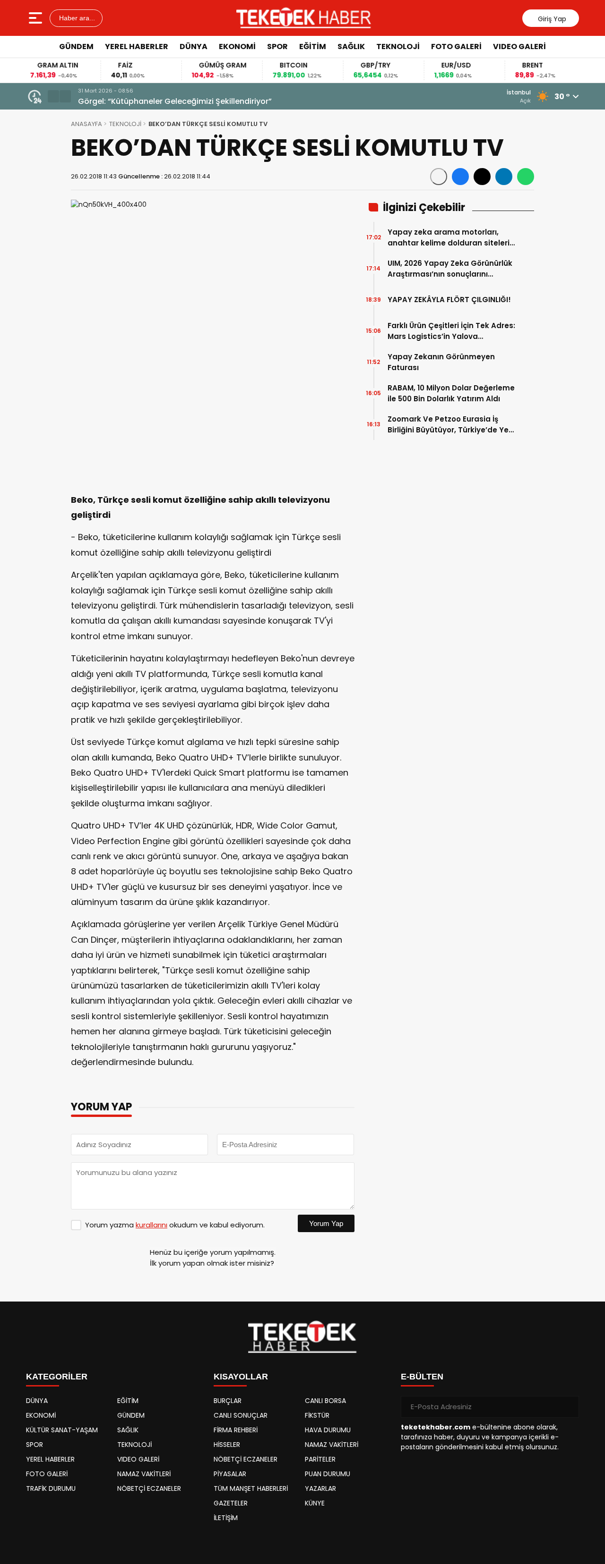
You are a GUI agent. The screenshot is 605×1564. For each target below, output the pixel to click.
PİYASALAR (230, 1474)
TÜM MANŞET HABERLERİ (251, 1488)
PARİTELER (320, 1459)
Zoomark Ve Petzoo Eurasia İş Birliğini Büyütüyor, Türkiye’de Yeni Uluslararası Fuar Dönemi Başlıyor (451, 424)
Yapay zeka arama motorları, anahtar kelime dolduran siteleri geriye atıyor (449, 237)
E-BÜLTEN (422, 1376)
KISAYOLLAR (241, 1376)
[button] (53, 96)
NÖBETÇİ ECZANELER (149, 1488)
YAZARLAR (320, 1488)
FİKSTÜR (317, 1415)
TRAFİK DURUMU (51, 1488)
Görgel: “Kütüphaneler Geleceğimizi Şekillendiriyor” (175, 101)
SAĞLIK (351, 46)
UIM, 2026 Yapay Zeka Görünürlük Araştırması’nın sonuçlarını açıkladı (450, 268)
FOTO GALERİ (456, 46)
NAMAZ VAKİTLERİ (144, 1474)
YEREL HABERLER (136, 46)
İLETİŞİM (226, 1517)
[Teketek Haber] (303, 18)
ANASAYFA (86, 123)
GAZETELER (231, 1503)
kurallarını (151, 1225)
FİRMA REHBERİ (236, 1430)
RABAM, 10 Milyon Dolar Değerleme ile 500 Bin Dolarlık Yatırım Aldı (451, 393)
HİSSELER (227, 1444)
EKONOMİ (237, 46)
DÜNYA (193, 46)
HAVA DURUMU (328, 1430)
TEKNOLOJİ (398, 46)
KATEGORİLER (56, 1376)
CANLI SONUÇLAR (241, 1415)
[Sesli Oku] (438, 176)
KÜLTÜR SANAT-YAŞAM (62, 1430)
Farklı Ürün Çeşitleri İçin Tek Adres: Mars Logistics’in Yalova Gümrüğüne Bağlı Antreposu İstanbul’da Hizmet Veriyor (451, 331)
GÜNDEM (76, 46)
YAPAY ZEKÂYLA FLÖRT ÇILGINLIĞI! (449, 299)
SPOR (277, 46)
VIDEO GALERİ (519, 46)
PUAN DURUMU (327, 1474)
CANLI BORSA (325, 1400)
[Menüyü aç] (36, 17)
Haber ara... (76, 18)
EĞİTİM (312, 46)
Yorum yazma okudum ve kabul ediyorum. (175, 1225)
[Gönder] (568, 1407)
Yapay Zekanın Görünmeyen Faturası (441, 362)
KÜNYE (315, 1503)
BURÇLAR (228, 1400)
